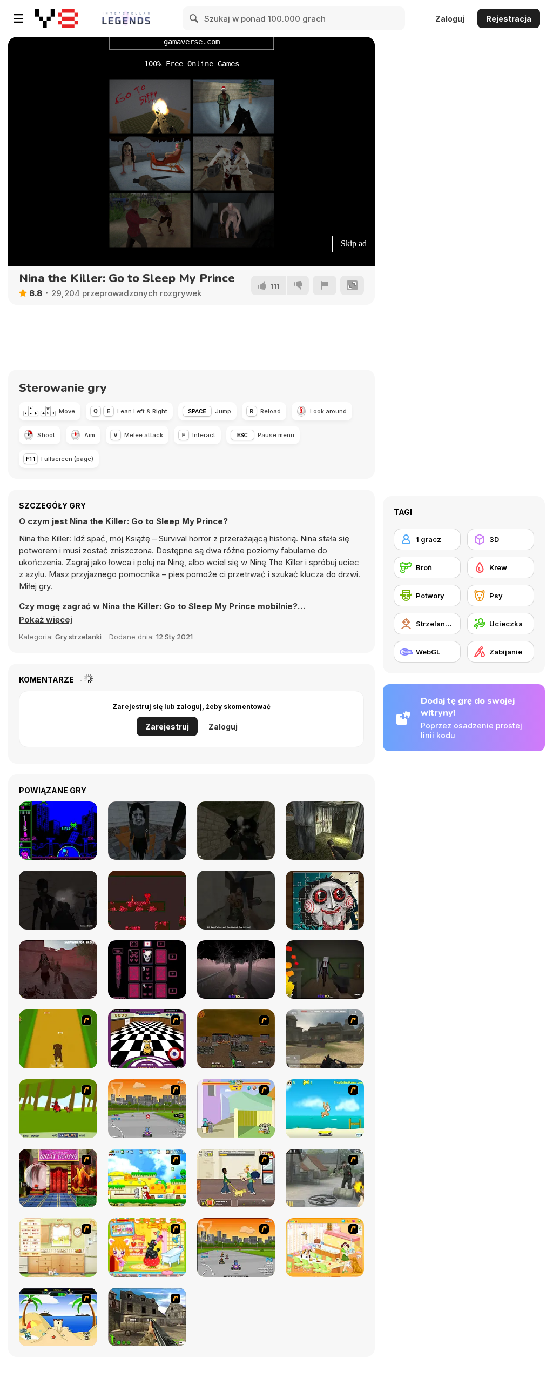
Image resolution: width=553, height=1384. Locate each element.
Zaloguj (449, 18)
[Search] (194, 18)
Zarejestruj (167, 726)
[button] (45, 620)
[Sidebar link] (18, 18)
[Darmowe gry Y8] (57, 18)
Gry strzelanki (78, 636)
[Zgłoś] (324, 285)
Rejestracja (508, 18)
